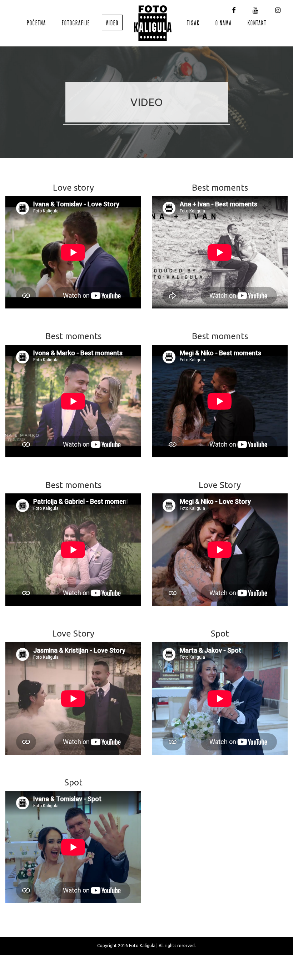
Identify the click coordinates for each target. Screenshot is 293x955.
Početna (36, 22)
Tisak (193, 22)
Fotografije (76, 22)
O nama (223, 22)
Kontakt (257, 22)
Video (112, 22)
